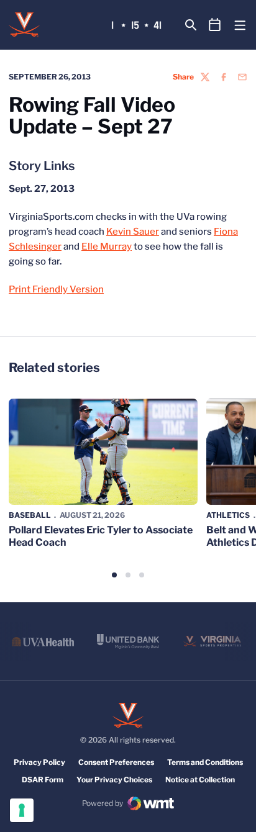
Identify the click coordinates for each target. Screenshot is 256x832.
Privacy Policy (39, 762)
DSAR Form (42, 779)
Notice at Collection (200, 779)
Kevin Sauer (132, 231)
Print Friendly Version (56, 289)
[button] (114, 574)
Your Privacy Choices (114, 779)
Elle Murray (106, 246)
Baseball (30, 515)
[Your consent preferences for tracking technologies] (22, 810)
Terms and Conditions (205, 762)
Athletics (228, 515)
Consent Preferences (116, 762)
